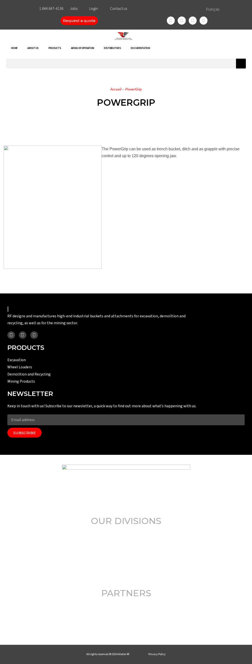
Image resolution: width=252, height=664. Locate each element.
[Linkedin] (193, 20)
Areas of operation (82, 48)
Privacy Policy (157, 654)
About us (32, 48)
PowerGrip (133, 89)
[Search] (241, 63)
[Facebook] (171, 20)
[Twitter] (182, 20)
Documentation (140, 48)
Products (54, 48)
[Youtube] (203, 20)
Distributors (112, 48)
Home (14, 48)
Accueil (115, 89)
